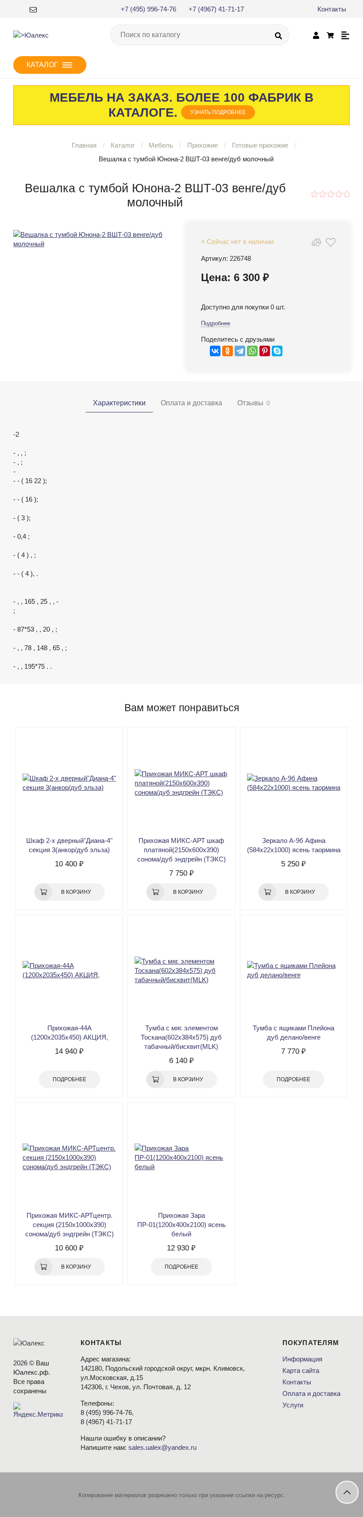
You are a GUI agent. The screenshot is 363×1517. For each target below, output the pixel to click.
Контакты (331, 9)
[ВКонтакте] (215, 351)
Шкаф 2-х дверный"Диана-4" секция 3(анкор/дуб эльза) (69, 845)
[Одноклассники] (227, 351)
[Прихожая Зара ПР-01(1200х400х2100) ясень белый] (181, 1157)
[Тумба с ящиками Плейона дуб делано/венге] (293, 970)
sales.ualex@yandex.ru (162, 1447)
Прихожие (202, 145)
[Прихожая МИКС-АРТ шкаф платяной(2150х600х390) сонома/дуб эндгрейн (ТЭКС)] (181, 782)
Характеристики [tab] (119, 403)
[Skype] (277, 351)
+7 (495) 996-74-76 (148, 9)
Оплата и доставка (311, 1393)
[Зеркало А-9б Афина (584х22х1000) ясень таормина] (293, 782)
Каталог (123, 145)
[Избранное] (331, 242)
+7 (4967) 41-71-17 (216, 9)
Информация (302, 1359)
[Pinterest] (264, 351)
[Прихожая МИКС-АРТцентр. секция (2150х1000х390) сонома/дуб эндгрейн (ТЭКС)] (69, 1157)
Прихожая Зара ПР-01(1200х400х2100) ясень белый (181, 1225)
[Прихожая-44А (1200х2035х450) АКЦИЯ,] (69, 970)
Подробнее (215, 323)
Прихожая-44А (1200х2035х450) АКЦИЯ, (69, 1032)
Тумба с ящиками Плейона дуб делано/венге (293, 1032)
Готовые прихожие (260, 145)
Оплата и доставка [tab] (191, 403)
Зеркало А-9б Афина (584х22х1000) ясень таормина (293, 845)
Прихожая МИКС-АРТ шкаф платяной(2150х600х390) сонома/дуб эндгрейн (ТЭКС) (181, 850)
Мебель (161, 145)
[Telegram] (240, 351)
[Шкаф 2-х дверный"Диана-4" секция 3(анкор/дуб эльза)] (69, 782)
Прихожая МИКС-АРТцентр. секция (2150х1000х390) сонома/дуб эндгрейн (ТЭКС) (69, 1225)
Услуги (292, 1405)
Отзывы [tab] (253, 403)
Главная (84, 145)
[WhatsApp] (252, 351)
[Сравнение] (316, 242)
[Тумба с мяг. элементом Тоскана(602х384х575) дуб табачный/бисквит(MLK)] (181, 970)
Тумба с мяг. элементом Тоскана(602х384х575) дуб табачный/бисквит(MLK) (181, 1037)
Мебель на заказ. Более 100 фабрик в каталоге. (181, 105)
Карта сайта (300, 1370)
